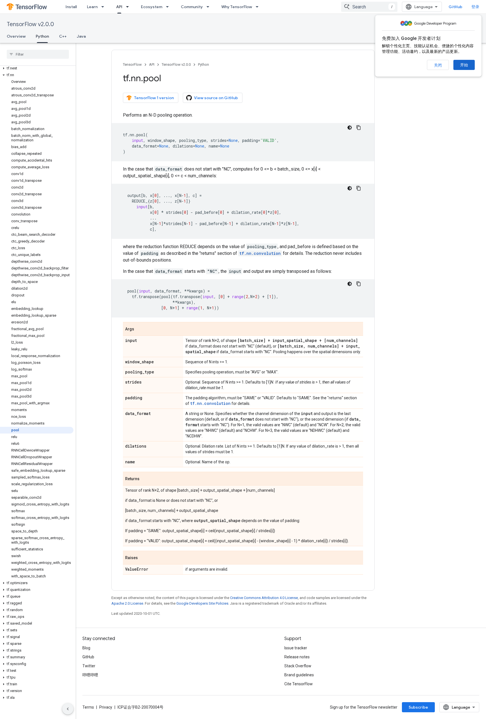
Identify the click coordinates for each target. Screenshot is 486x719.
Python (42, 36)
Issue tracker (295, 648)
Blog (86, 648)
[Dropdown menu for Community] (209, 6)
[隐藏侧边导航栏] (67, 709)
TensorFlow (132, 64)
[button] (36, 68)
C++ (63, 36)
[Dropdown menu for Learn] (104, 6)
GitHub (455, 6)
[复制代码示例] (358, 127)
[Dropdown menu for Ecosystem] (169, 6)
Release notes (297, 657)
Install (71, 6)
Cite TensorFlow (298, 684)
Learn (92, 6)
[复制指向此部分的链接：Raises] (143, 558)
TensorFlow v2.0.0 (30, 24)
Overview (16, 36)
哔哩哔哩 (90, 675)
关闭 (438, 65)
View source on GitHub (216, 97)
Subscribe (418, 707)
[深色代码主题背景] (349, 127)
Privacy (105, 707)
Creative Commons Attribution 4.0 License (264, 598)
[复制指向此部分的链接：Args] (139, 329)
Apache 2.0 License (127, 603)
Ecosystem (151, 6)
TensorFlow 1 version (154, 97)
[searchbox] (38, 54)
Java (81, 36)
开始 (464, 64)
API (119, 6)
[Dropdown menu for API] (129, 6)
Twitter (88, 666)
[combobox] (369, 7)
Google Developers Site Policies (202, 603)
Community (192, 6)
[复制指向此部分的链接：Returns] (145, 479)
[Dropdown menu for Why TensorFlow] (259, 6)
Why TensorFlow (236, 6)
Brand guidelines (299, 675)
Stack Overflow (297, 666)
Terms (88, 707)
